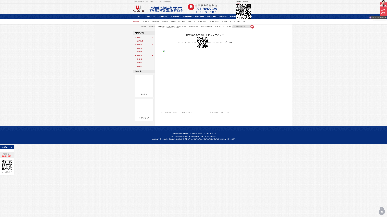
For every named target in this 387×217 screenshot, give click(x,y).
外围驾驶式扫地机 (144, 118)
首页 (139, 16)
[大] (181, 42)
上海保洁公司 (145, 21)
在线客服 (5, 147)
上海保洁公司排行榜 (206, 26)
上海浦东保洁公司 (182, 26)
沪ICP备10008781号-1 (209, 133)
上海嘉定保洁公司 (226, 21)
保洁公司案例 (199, 16)
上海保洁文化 (163, 16)
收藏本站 (239, 1)
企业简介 (139, 37)
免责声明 (200, 133)
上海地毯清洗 (165, 21)
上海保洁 (173, 21)
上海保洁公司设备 (202, 21)
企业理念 (139, 48)
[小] (185, 42)
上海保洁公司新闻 (214, 21)
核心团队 (139, 66)
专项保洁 (139, 62)
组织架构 (139, 52)
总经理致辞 (139, 41)
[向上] (382, 211)
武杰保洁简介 (140, 33)
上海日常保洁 (171, 26)
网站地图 (245, 1)
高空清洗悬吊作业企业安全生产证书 (219, 112)
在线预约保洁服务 (235, 16)
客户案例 (139, 59)
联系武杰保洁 (248, 16)
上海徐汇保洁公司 (219, 26)
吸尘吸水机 (144, 94)
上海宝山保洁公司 (202, 139)
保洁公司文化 (223, 16)
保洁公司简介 (151, 16)
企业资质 (139, 44)
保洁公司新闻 (211, 16)
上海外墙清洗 (155, 21)
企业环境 (139, 55)
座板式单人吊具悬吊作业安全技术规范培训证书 (178, 112)
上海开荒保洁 (152, 26)
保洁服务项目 (175, 16)
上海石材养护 (181, 21)
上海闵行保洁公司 (194, 26)
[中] (183, 42)
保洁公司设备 (187, 16)
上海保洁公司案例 (231, 26)
